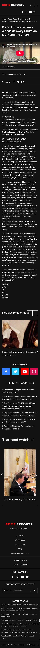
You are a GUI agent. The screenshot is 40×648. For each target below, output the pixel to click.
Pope (10, 19)
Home (4, 19)
